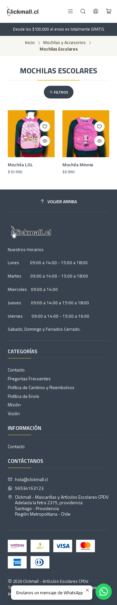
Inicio (30, 42)
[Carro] (108, 11)
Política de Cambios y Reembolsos (41, 387)
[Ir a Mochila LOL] (31, 133)
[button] (58, 92)
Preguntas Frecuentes (29, 378)
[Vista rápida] (45, 141)
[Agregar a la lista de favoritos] (45, 126)
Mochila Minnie (77, 164)
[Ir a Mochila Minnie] (85, 133)
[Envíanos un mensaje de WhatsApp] (104, 591)
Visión (14, 413)
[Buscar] (83, 11)
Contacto (16, 369)
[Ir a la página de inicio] (22, 11)
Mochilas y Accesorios (64, 42)
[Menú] (70, 11)
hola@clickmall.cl (31, 479)
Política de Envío (23, 396)
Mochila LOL (20, 164)
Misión (14, 404)
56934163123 (29, 488)
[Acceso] (95, 11)
